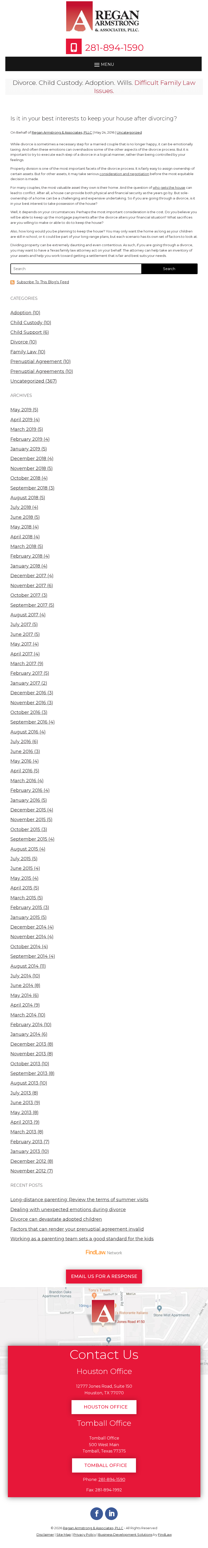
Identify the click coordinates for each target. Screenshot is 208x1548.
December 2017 (28, 575)
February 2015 (26, 907)
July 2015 (20, 859)
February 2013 (26, 1142)
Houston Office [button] (106, 1407)
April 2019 (21, 420)
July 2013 (20, 1093)
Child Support (26, 332)
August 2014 (24, 966)
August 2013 (24, 1083)
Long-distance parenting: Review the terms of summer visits (79, 1199)
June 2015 (21, 868)
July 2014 (20, 976)
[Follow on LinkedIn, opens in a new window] (111, 1513)
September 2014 (29, 956)
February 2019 (26, 439)
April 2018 (21, 537)
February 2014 (26, 1024)
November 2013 (28, 1054)
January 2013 (25, 1151)
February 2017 (26, 673)
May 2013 (20, 1112)
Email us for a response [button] (104, 1276)
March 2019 (23, 429)
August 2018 (24, 498)
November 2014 (28, 937)
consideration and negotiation (124, 174)
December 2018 (28, 458)
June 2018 (21, 517)
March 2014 (23, 1015)
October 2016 (25, 712)
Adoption (20, 313)
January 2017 (25, 683)
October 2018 (25, 478)
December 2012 (28, 1161)
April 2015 (21, 888)
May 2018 (20, 527)
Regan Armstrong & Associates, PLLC (62, 132)
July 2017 (20, 624)
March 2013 (23, 1132)
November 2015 (28, 819)
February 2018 (26, 556)
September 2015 (28, 839)
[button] (103, 64)
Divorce (19, 342)
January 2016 (25, 800)
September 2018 (28, 488)
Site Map (63, 1535)
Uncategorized (129, 132)
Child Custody (26, 322)
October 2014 (25, 946)
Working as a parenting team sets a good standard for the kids (82, 1239)
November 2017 (28, 585)
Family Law (23, 352)
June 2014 (21, 985)
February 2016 (26, 790)
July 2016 (20, 741)
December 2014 (28, 927)
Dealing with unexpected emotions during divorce (68, 1209)
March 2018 (23, 546)
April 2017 (21, 654)
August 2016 (24, 732)
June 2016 (21, 751)
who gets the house (169, 187)
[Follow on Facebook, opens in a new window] (96, 1513)
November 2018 (28, 468)
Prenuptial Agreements (37, 371)
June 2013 (21, 1102)
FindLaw (165, 1535)
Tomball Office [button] (105, 1465)
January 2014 (25, 1034)
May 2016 (20, 761)
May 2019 (20, 410)
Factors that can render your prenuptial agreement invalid (77, 1229)
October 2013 (25, 1064)
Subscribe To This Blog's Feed (43, 282)
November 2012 (28, 1171)
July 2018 (20, 507)
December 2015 (28, 810)
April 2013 (21, 1122)
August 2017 (24, 615)
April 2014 (21, 1005)
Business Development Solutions (125, 1535)
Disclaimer (45, 1535)
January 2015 (25, 917)
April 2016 (21, 771)
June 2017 (21, 634)
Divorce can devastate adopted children (56, 1219)
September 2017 (28, 605)
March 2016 (23, 781)
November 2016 (28, 703)
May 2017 (20, 644)
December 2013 (28, 1044)
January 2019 (25, 449)
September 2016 (28, 722)
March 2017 (23, 663)
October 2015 (25, 829)
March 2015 (23, 898)
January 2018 (25, 566)
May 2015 (20, 878)
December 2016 (28, 693)
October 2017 (25, 595)
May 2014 (21, 995)
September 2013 (28, 1073)
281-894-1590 (114, 47)
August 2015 (24, 849)
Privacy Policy (84, 1535)
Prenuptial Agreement (36, 361)
